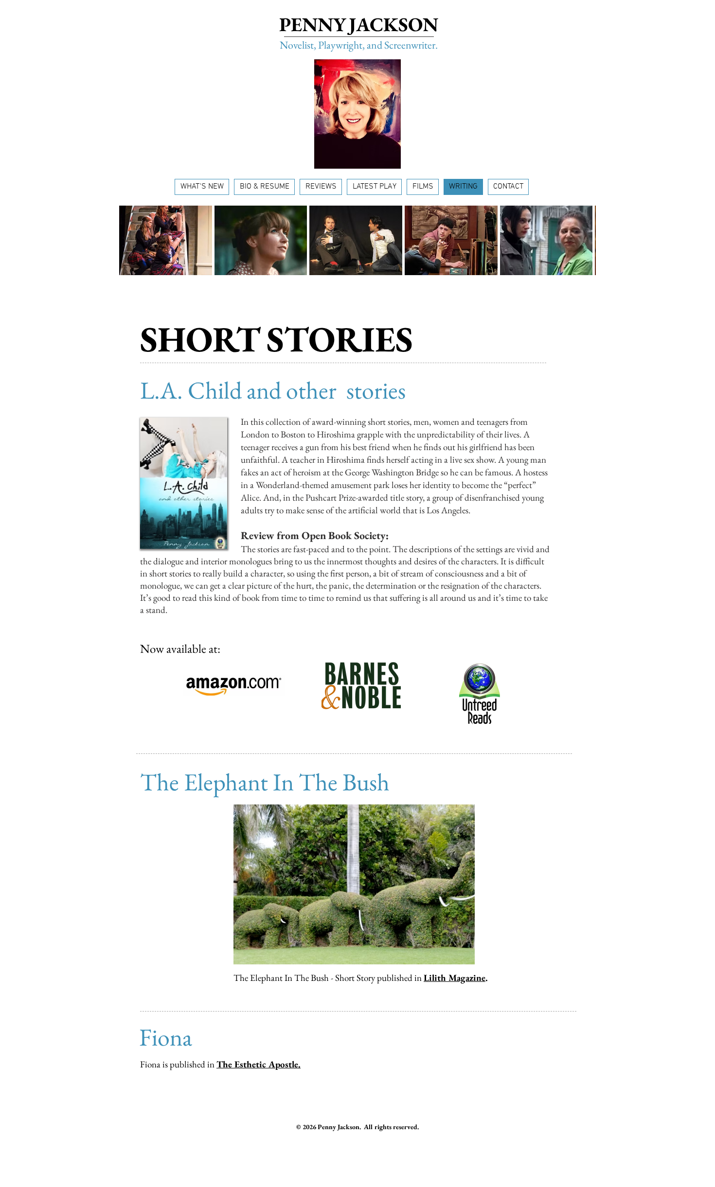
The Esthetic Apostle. (258, 1064)
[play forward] (584, 240)
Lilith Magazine (454, 978)
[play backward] (131, 240)
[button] (165, 240)
